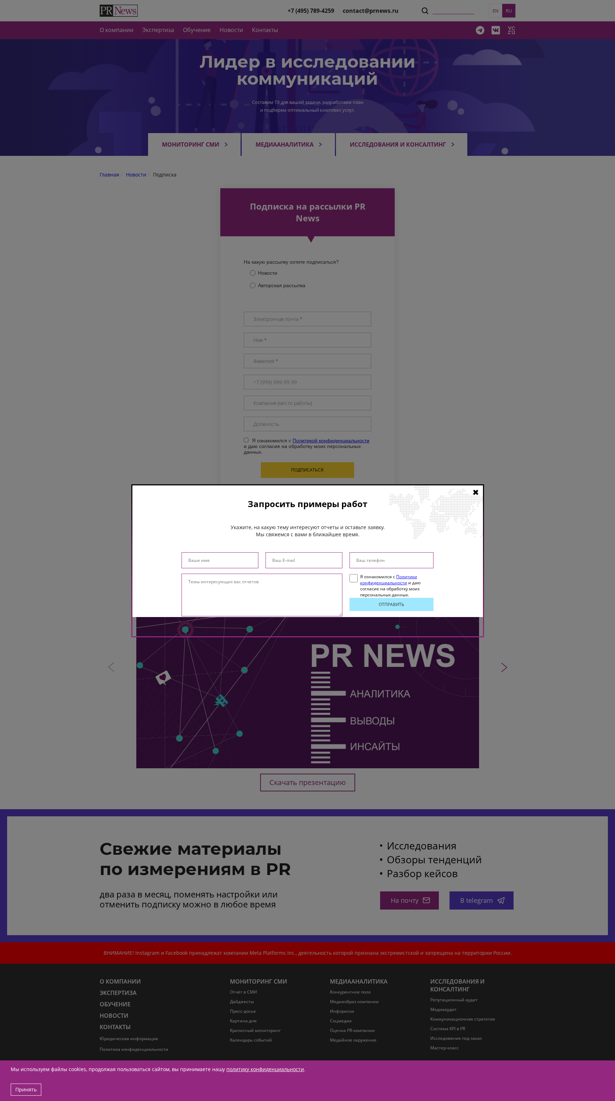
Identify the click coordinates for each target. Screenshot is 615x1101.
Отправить (391, 604)
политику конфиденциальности (265, 1069)
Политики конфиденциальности (388, 580)
